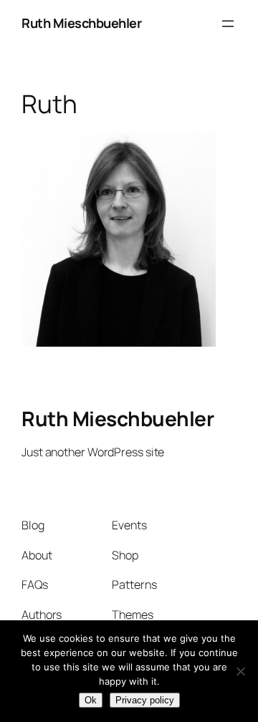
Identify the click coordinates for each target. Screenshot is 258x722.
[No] (240, 671)
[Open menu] (227, 23)
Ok (91, 700)
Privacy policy (144, 700)
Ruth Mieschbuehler (81, 23)
